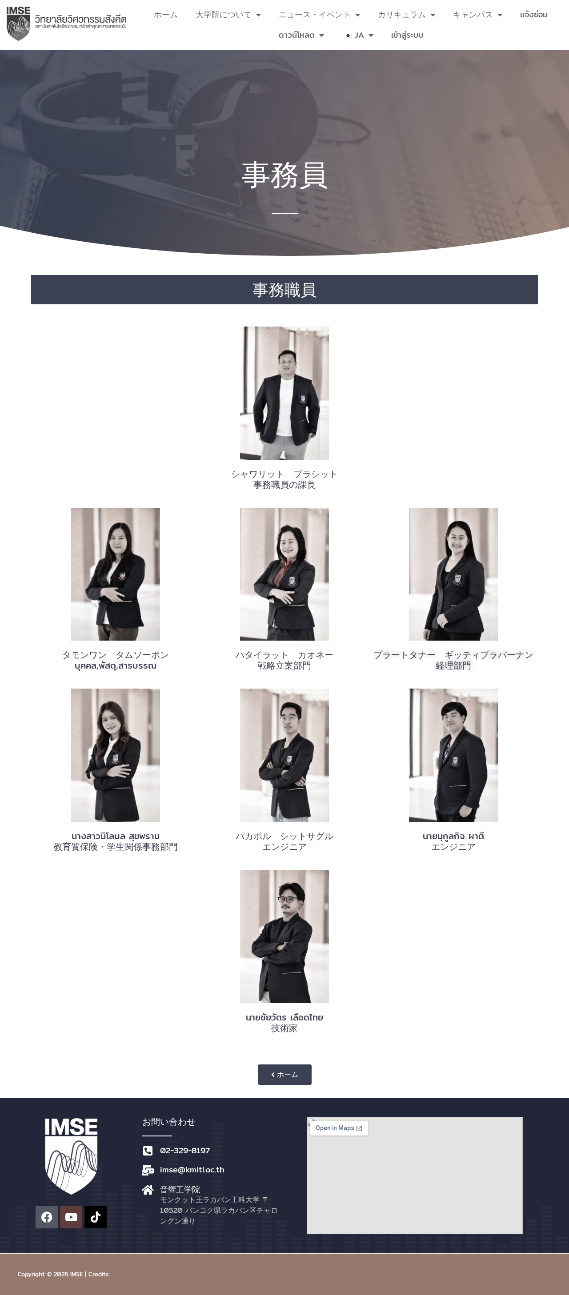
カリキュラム (402, 14)
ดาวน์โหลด (297, 34)
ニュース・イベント (315, 14)
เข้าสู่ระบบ (407, 34)
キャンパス (473, 14)
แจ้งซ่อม (534, 14)
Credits (98, 1274)
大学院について (224, 14)
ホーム (166, 14)
